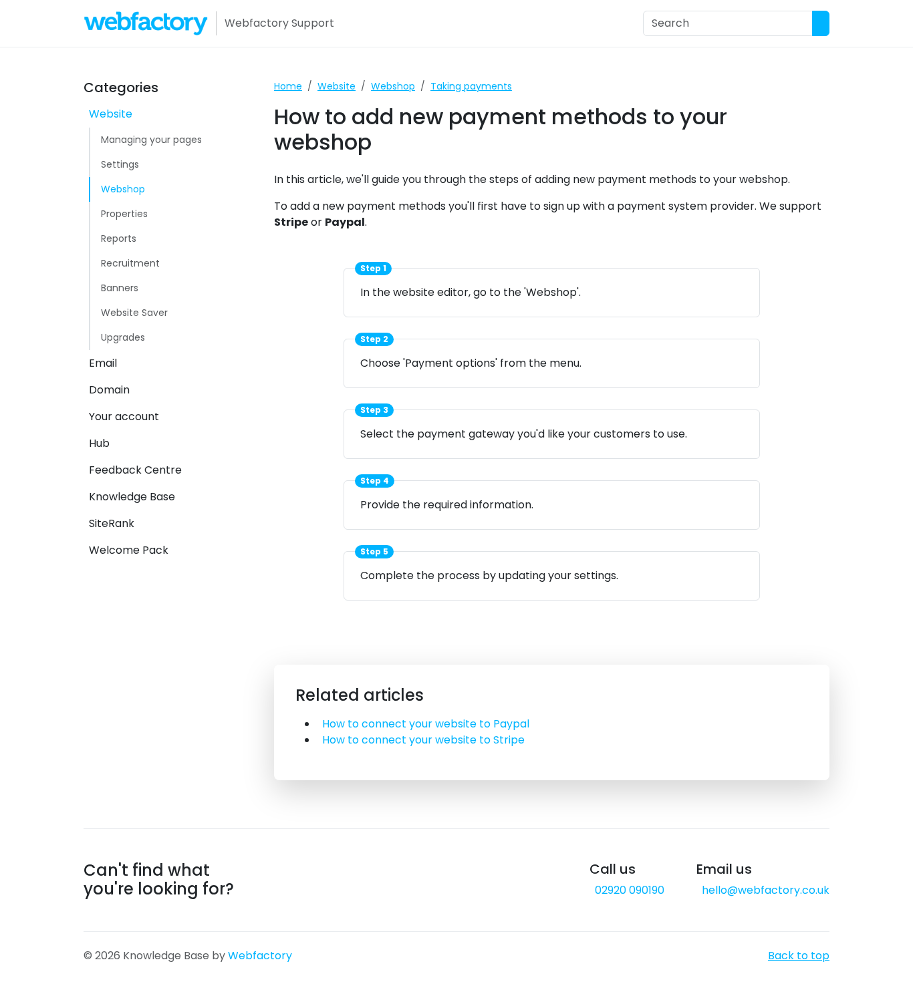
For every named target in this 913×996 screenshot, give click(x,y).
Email (103, 363)
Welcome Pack (128, 550)
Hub (99, 443)
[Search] (820, 23)
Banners (119, 288)
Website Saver (134, 312)
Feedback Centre (135, 470)
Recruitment (130, 263)
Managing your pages (151, 139)
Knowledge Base (132, 496)
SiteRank (111, 523)
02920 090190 (629, 890)
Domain (109, 389)
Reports (118, 238)
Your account (124, 416)
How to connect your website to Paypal (425, 723)
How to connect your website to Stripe (423, 740)
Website (110, 114)
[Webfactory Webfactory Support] (146, 23)
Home (288, 86)
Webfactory (260, 955)
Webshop (123, 189)
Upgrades (123, 337)
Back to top (798, 955)
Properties (124, 213)
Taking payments (471, 86)
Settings (120, 164)
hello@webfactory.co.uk (765, 890)
